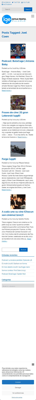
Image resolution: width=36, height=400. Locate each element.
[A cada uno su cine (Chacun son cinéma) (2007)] (18, 201)
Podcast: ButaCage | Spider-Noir (14, 274)
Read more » (6, 90)
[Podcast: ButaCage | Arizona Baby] (18, 51)
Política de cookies (17, 397)
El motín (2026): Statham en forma (14, 264)
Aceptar (18, 382)
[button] (33, 364)
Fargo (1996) (9, 159)
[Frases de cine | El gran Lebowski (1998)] (18, 102)
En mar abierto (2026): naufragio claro (16, 267)
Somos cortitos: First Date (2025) (14, 270)
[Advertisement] (17, 301)
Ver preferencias (18, 393)
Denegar (18, 387)
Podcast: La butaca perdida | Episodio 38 (17, 260)
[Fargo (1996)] (18, 149)
